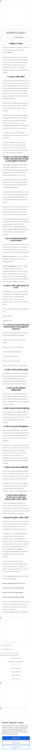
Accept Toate (16, 738)
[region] (16, 735)
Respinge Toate (16, 747)
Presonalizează (16, 743)
